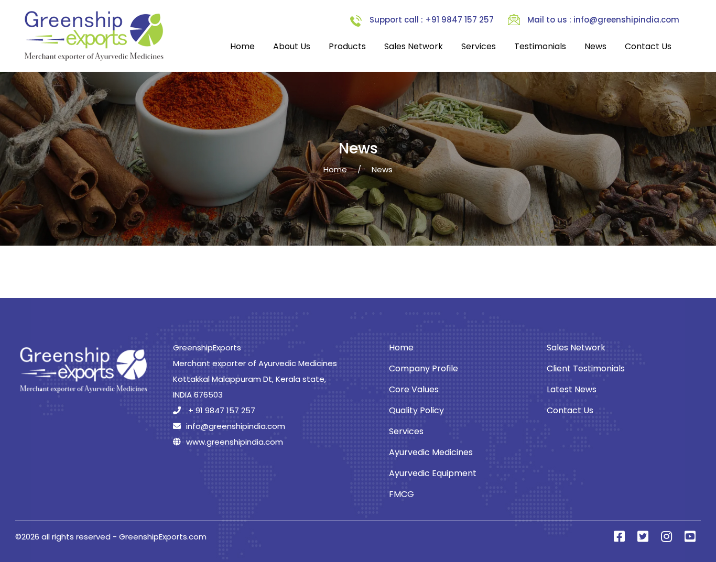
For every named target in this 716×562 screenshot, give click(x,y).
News (595, 46)
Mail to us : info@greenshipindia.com (603, 19)
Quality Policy (416, 410)
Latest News (571, 389)
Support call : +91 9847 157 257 (432, 19)
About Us (291, 46)
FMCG (401, 494)
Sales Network (413, 46)
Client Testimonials (586, 368)
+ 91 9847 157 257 (220, 410)
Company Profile (423, 368)
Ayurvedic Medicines (431, 452)
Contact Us (648, 46)
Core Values (414, 389)
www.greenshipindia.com (234, 441)
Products (347, 46)
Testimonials (540, 46)
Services (478, 46)
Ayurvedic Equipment (432, 473)
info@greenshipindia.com (235, 426)
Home (242, 46)
